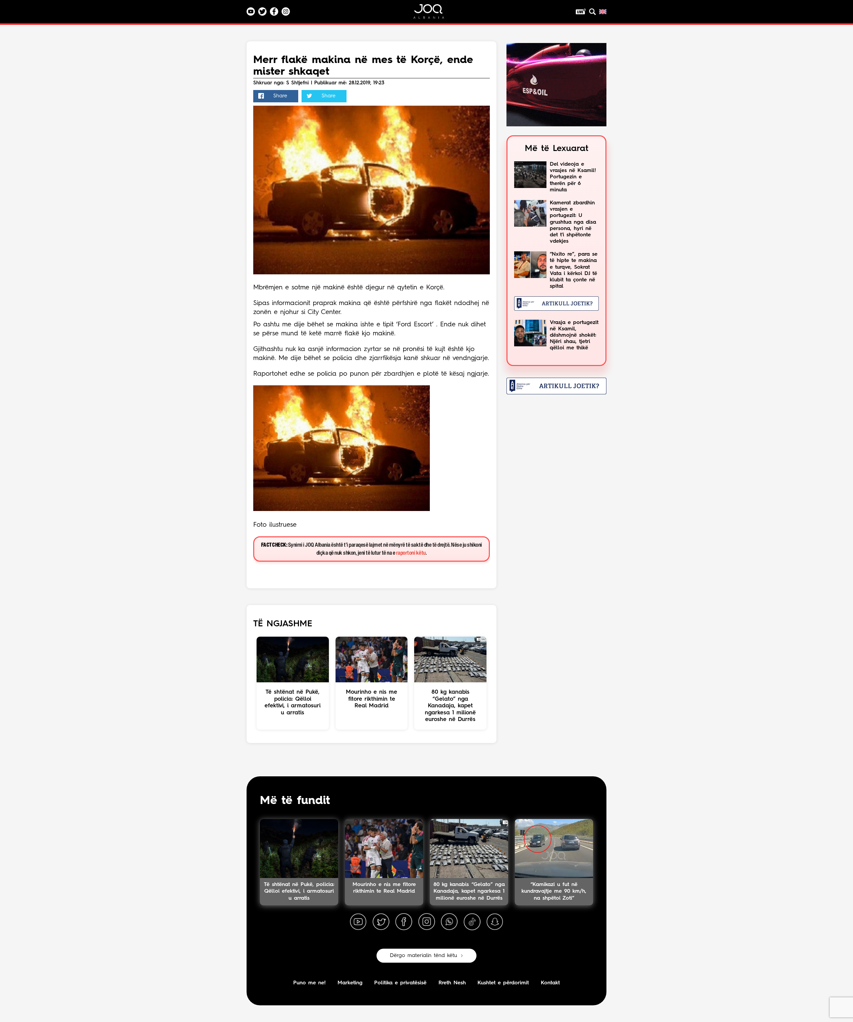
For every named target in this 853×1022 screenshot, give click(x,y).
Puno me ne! (309, 983)
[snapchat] (494, 922)
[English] (602, 11)
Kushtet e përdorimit (503, 983)
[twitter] (381, 922)
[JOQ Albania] (433, 14)
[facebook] (404, 922)
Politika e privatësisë (400, 983)
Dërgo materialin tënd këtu (423, 955)
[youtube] (358, 922)
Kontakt (550, 983)
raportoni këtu (411, 553)
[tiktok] (472, 922)
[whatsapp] (449, 922)
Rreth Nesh (452, 983)
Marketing (350, 983)
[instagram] (426, 922)
